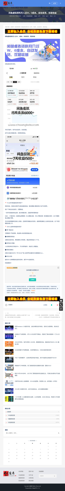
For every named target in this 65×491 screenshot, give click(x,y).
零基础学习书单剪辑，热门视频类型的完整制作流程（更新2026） (33, 365)
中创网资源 (21, 475)
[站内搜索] (49, 3)
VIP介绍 (31, 475)
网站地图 (31, 480)
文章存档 (31, 478)
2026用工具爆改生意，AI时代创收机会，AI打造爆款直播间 (31, 389)
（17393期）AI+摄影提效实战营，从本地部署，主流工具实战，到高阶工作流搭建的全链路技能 (37, 398)
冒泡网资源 (29, 16)
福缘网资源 (21, 478)
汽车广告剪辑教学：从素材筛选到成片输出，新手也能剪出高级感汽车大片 (36, 357)
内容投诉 (33, 290)
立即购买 (32, 279)
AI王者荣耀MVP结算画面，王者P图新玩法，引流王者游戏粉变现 (33, 350)
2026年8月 (32, 440)
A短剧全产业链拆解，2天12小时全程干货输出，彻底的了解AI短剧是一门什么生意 (37, 335)
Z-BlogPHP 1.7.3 (35, 488)
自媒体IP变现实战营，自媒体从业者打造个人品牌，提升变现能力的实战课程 (17, 316)
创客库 (12, 27)
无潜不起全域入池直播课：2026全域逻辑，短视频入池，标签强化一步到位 (36, 381)
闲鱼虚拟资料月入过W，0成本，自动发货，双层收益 (23, 292)
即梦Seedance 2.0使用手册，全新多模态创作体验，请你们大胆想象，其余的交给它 (37, 327)
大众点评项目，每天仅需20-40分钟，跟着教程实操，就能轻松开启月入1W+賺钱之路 (37, 343)
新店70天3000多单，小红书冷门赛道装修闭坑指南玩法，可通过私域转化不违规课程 (37, 374)
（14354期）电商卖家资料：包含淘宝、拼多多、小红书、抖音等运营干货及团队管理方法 (47, 316)
